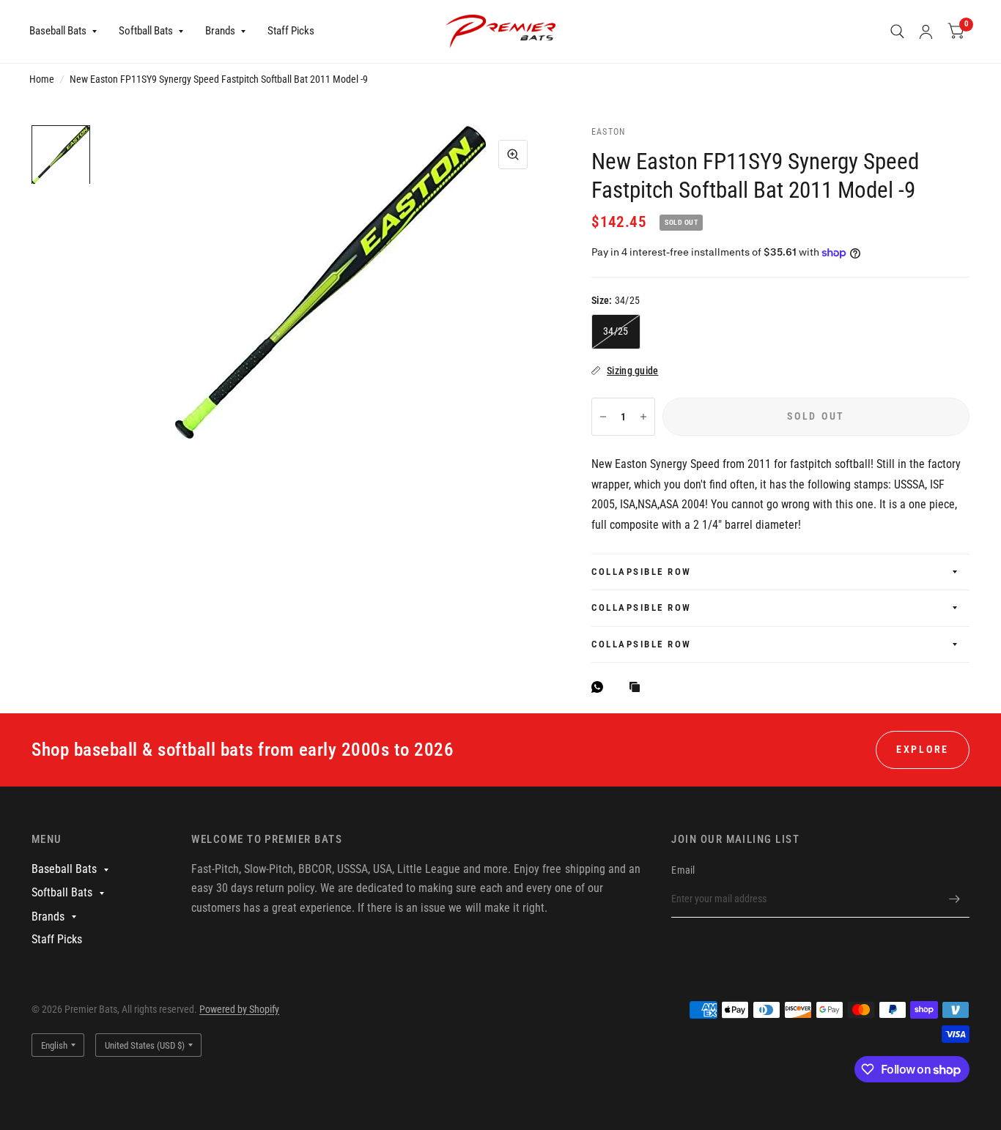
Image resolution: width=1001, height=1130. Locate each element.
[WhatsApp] (600, 687)
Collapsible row (641, 571)
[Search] (897, 31)
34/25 (615, 331)
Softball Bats (146, 30)
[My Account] (926, 31)
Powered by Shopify (239, 1009)
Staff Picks (290, 30)
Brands (220, 30)
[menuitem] (68, 31)
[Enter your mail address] (954, 899)
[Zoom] (513, 154)
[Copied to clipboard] (638, 688)
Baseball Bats (57, 30)
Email (683, 870)
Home (41, 79)
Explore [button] (922, 749)
